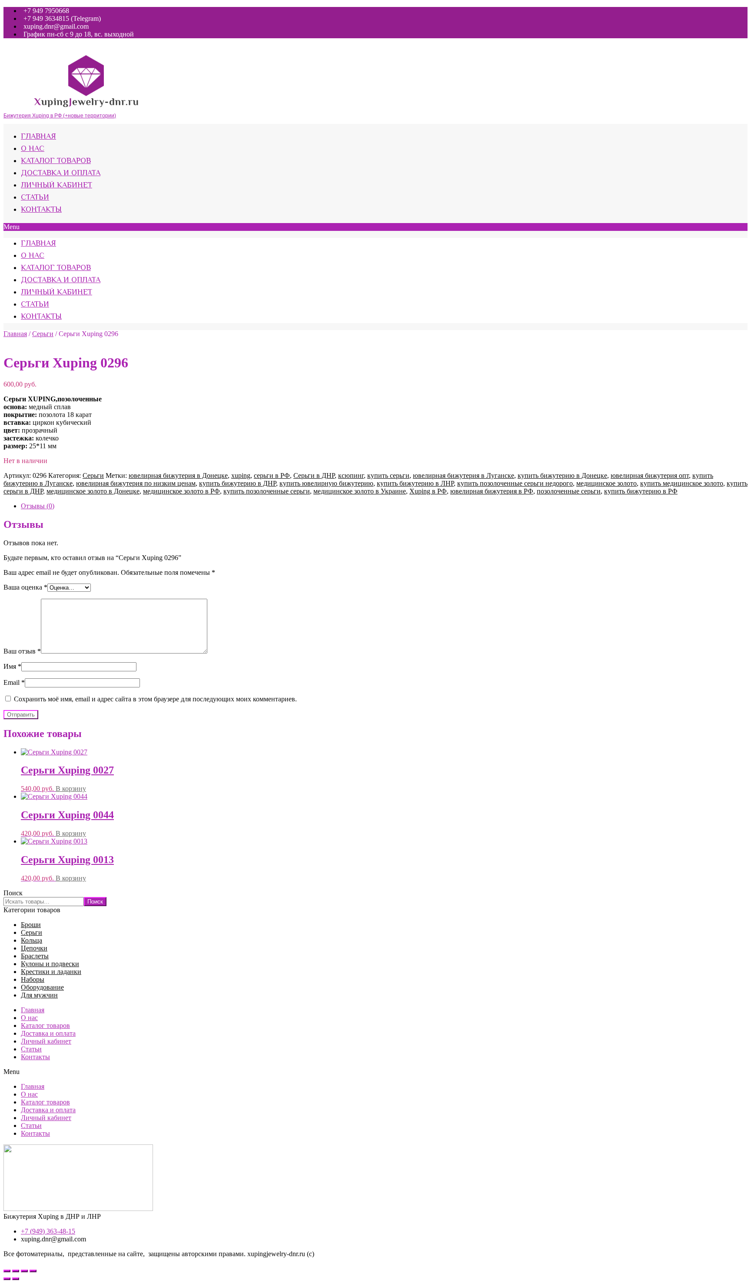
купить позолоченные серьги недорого (515, 483)
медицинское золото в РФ (181, 491)
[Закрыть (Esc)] (6, 1271)
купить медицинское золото (681, 483)
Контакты (41, 210)
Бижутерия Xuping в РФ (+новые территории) (59, 116)
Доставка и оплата (60, 173)
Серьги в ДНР (314, 475)
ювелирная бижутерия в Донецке (178, 475)
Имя (12, 666)
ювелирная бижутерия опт (650, 475)
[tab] (384, 506)
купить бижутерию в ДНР (237, 483)
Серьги (42, 333)
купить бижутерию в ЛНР (415, 483)
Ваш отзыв (22, 651)
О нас (32, 149)
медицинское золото (606, 483)
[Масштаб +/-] (33, 1271)
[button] (375, 227)
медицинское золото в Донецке (93, 491)
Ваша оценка (25, 587)
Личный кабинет (56, 186)
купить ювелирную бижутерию (326, 483)
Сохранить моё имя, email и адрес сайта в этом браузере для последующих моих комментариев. (155, 699)
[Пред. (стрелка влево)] (6, 1278)
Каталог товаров (56, 161)
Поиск (13, 893)
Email (14, 682)
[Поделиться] (15, 1271)
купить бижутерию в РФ (641, 491)
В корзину (71, 788)
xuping (240, 475)
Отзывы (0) (37, 506)
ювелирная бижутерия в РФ (491, 491)
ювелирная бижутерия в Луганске (463, 475)
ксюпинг (351, 475)
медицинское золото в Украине (359, 491)
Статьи (35, 198)
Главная (38, 137)
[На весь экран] (24, 1271)
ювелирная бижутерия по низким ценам (136, 483)
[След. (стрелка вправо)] (15, 1278)
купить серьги (388, 475)
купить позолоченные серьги (266, 491)
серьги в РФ (272, 475)
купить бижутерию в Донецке (562, 475)
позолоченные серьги (569, 491)
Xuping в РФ (428, 491)
